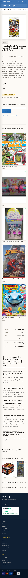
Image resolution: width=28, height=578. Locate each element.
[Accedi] (19, 2)
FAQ (3, 524)
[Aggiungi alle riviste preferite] (2, 45)
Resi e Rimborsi (5, 530)
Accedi (3, 540)
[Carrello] (25, 1)
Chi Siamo (4, 521)
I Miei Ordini (4, 543)
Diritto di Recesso (6, 564)
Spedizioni (4, 526)
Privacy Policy (5, 557)
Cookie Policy (5, 560)
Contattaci (4, 533)
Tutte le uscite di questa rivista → (9, 115)
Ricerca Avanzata (5, 547)
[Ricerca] (25, 5)
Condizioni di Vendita (6, 562)
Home (1, 9)
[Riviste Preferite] (21, 1)
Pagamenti (4, 528)
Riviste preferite (5, 545)
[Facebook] (3, 504)
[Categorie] (1, 1)
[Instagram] (6, 504)
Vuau (6, 576)
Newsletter (4, 550)
